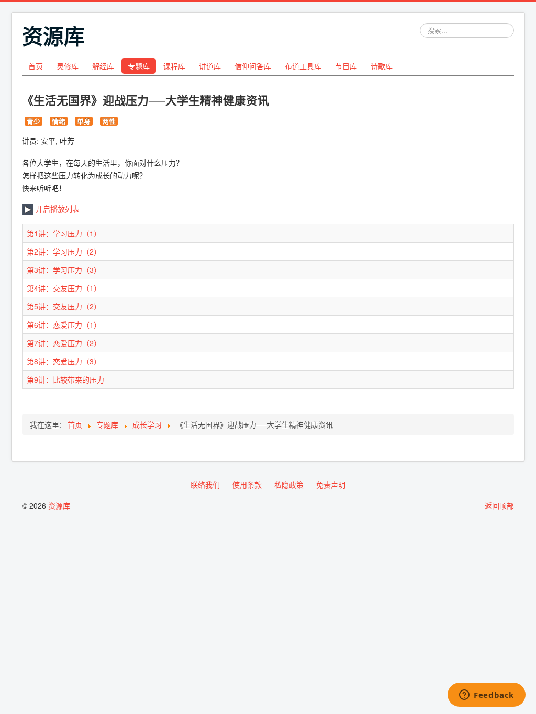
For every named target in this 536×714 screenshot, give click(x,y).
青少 (33, 121)
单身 (84, 121)
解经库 (103, 66)
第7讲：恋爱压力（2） (64, 343)
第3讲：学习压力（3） (64, 269)
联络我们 (205, 484)
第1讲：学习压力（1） (64, 233)
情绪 (58, 121)
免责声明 (330, 484)
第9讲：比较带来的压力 (65, 379)
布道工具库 (303, 66)
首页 (35, 66)
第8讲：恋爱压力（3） (64, 361)
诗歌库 (382, 66)
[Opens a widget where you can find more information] (487, 696)
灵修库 (68, 66)
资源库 (59, 505)
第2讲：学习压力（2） (64, 251)
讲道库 (210, 66)
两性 (109, 121)
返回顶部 (499, 505)
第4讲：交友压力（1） (64, 288)
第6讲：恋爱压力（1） (64, 324)
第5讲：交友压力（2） (64, 306)
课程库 (174, 66)
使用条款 (247, 484)
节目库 (346, 66)
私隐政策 (289, 484)
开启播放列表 (57, 208)
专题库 (139, 66)
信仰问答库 (252, 66)
